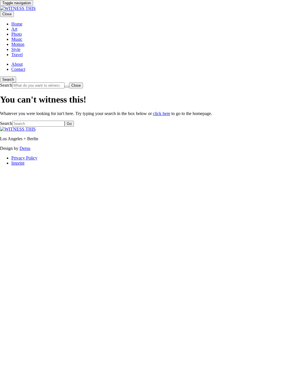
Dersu (25, 148)
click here (161, 113)
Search (8, 79)
